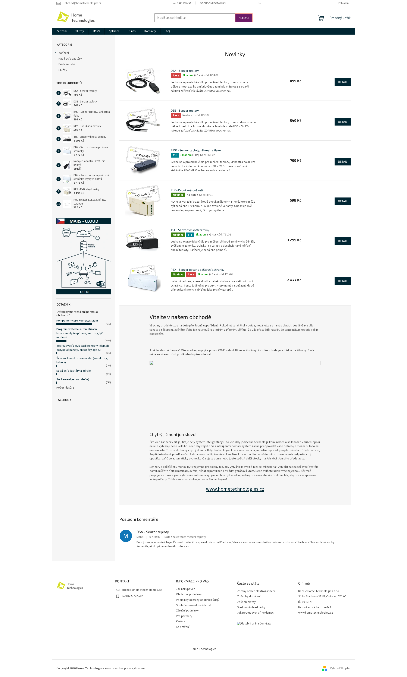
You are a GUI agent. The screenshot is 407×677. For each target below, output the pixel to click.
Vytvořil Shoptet (340, 668)
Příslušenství (67, 64)
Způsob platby (246, 602)
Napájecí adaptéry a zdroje (73, 371)
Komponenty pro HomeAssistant (77, 321)
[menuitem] (61, 31)
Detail (342, 82)
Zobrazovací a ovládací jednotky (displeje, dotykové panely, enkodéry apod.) (83, 348)
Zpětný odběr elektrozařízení (256, 591)
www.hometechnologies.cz (235, 489)
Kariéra (180, 621)
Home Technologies (203, 649)
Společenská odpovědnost (193, 605)
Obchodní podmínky (213, 3)
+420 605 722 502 (132, 596)
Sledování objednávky (251, 607)
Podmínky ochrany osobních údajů (197, 600)
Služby (63, 70)
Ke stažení (183, 627)
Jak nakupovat (181, 3)
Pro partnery (184, 616)
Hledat (244, 17)
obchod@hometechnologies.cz (142, 590)
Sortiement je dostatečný (72, 379)
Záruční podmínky (187, 610)
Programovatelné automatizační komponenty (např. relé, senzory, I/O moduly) (79, 333)
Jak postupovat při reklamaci (255, 613)
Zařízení (64, 53)
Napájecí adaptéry (70, 59)
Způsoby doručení (248, 597)
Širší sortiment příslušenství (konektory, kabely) (82, 360)
